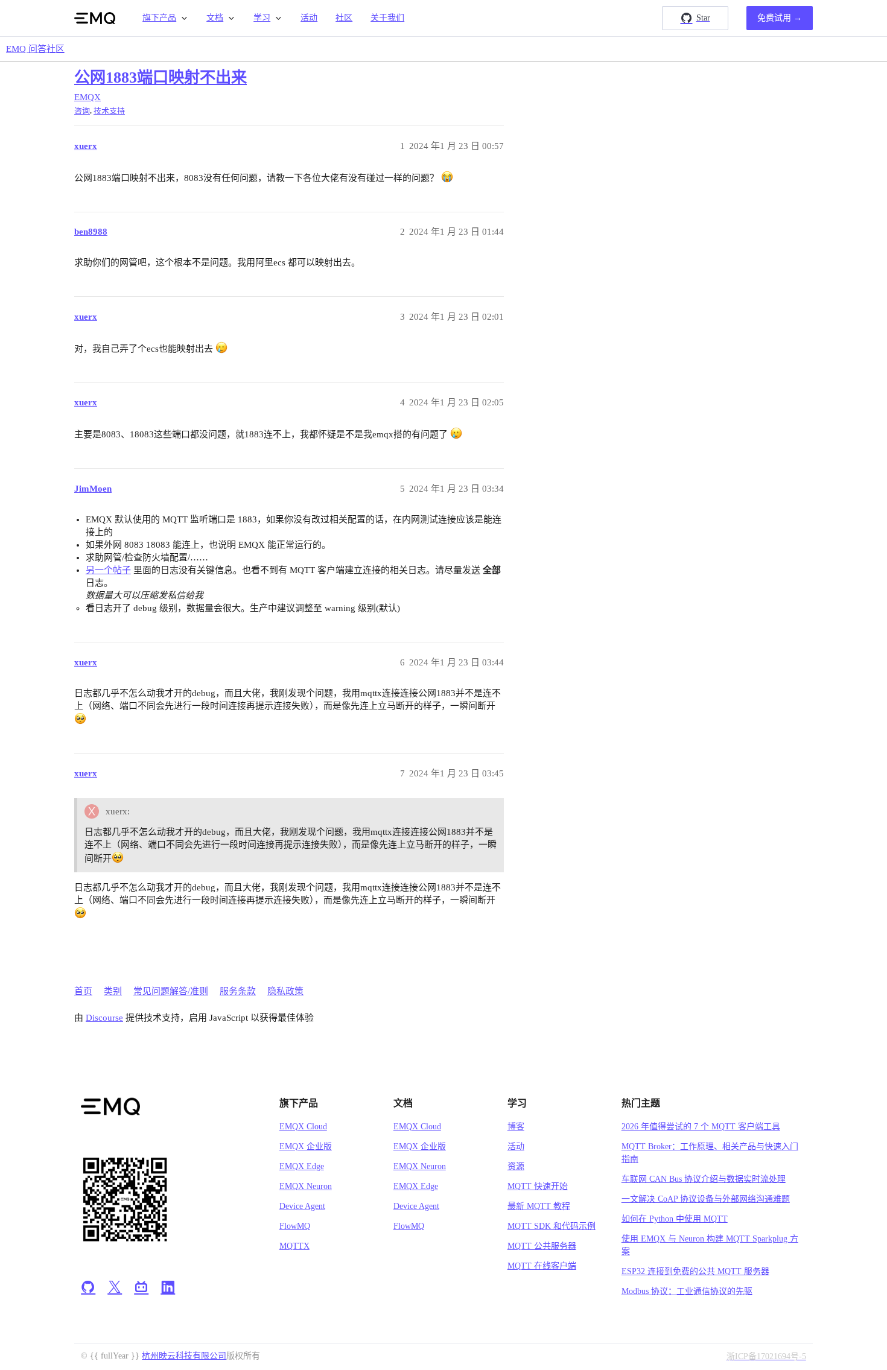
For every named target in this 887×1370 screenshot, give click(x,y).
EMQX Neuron (305, 1186)
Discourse (104, 1018)
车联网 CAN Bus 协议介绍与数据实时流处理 (704, 1179)
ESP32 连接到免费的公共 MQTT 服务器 (695, 1271)
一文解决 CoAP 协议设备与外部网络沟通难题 (706, 1199)
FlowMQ (294, 1226)
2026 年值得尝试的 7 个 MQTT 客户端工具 (701, 1126)
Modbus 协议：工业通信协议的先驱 (687, 1291)
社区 (343, 17)
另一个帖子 (108, 570)
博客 (515, 1126)
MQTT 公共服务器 (541, 1246)
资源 (515, 1166)
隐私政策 (285, 991)
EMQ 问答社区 (35, 49)
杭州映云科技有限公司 (184, 1355)
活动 (308, 17)
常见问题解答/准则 (170, 991)
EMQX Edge (301, 1166)
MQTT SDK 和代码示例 (551, 1226)
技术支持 (109, 110)
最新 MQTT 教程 (538, 1206)
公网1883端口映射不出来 (160, 77)
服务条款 (238, 991)
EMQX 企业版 (305, 1146)
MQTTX (294, 1246)
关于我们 (387, 17)
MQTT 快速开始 (537, 1186)
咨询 (82, 110)
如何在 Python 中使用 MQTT (675, 1218)
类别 (113, 991)
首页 (83, 991)
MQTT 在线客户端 (541, 1265)
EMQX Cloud (303, 1126)
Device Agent (302, 1206)
